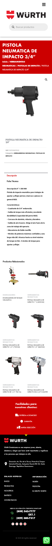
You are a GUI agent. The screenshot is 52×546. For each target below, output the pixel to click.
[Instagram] (17, 524)
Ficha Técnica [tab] (12, 181)
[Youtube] (25, 524)
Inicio (5, 61)
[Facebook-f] (13, 524)
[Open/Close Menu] (43, 4)
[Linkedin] (21, 524)
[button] (46, 79)
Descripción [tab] (12, 175)
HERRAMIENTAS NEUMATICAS (24, 153)
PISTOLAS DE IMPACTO (29, 65)
